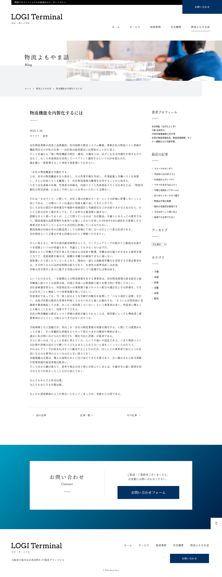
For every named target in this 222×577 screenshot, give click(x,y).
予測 (156, 271)
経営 (45, 135)
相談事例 (155, 27)
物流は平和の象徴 (162, 200)
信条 (156, 282)
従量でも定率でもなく (164, 217)
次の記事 (132, 415)
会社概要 (176, 27)
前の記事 (41, 415)
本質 (156, 293)
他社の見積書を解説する (165, 206)
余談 (156, 277)
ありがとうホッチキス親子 (166, 195)
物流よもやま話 (200, 27)
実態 (156, 287)
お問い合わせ (202, 6)
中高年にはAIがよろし (165, 174)
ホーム (116, 27)
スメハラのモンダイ (163, 168)
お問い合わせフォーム (148, 492)
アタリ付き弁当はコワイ (165, 184)
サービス (135, 27)
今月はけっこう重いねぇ (165, 211)
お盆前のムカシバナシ (164, 179)
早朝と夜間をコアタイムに (166, 190)
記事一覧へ (86, 415)
